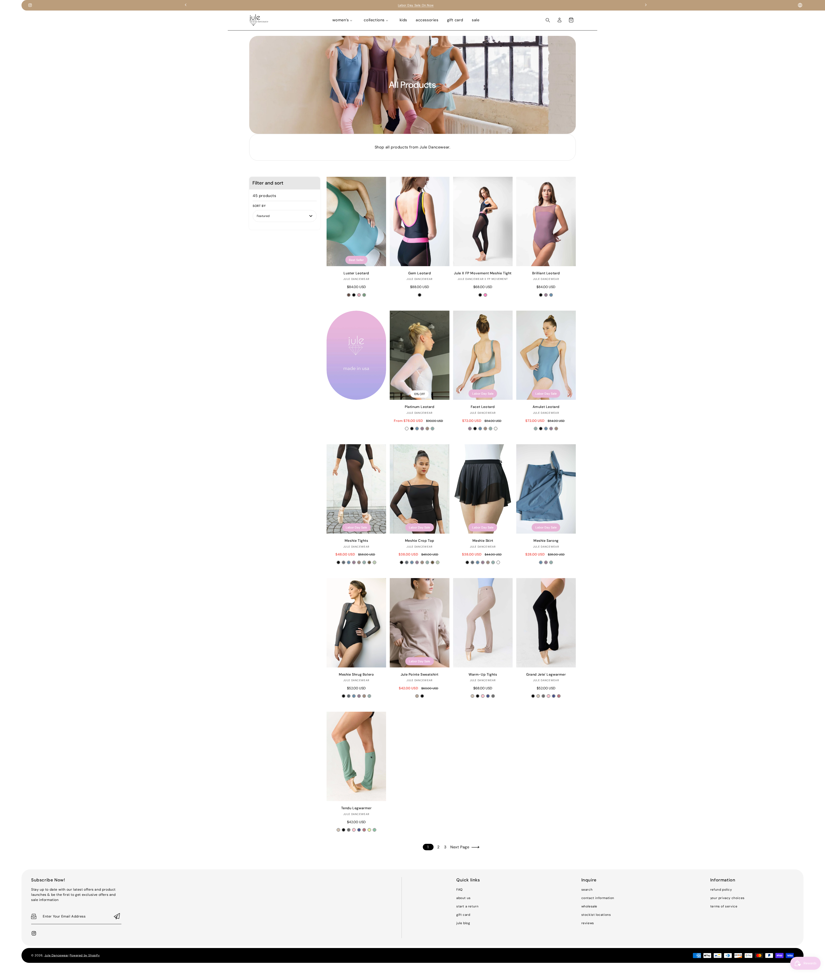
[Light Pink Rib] (482, 696)
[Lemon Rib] (369, 830)
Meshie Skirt (483, 489)
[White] (498, 562)
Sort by (259, 206)
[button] (571, 20)
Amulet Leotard (546, 355)
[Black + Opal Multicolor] (419, 295)
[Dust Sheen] (427, 428)
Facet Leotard (483, 355)
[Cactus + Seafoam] (364, 295)
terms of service (724, 906)
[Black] (480, 295)
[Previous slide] (185, 5)
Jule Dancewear (56, 955)
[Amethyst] (546, 295)
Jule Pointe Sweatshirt (419, 622)
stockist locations (596, 915)
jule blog (463, 923)
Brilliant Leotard (546, 221)
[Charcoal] (343, 562)
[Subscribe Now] (116, 916)
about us (463, 898)
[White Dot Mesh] (406, 428)
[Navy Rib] (488, 696)
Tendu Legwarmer (356, 756)
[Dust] (359, 562)
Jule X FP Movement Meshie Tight (483, 221)
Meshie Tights (356, 489)
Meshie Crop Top (419, 489)
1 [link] (428, 847)
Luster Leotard (356, 221)
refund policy (721, 889)
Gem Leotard (419, 221)
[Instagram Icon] (30, 5)
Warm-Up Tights (483, 622)
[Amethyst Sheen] (422, 428)
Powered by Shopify (85, 955)
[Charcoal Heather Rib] (493, 696)
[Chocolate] (369, 562)
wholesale (589, 906)
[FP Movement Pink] (485, 295)
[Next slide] (645, 5)
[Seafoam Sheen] (432, 428)
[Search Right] (548, 20)
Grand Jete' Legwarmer (546, 622)
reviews (587, 923)
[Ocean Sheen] (417, 428)
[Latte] (417, 696)
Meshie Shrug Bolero (356, 622)
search (587, 889)
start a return (467, 906)
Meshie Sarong (546, 489)
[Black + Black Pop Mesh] (354, 295)
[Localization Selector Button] (800, 5)
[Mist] (374, 562)
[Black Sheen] (412, 428)
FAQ (459, 889)
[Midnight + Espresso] (348, 295)
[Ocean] (551, 295)
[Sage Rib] (374, 830)
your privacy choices (727, 898)
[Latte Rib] (472, 696)
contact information (597, 898)
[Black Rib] (477, 696)
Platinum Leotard (419, 355)
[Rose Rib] (559, 696)
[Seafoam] (364, 562)
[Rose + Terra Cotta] (359, 295)
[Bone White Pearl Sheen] (495, 428)
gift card (463, 915)
